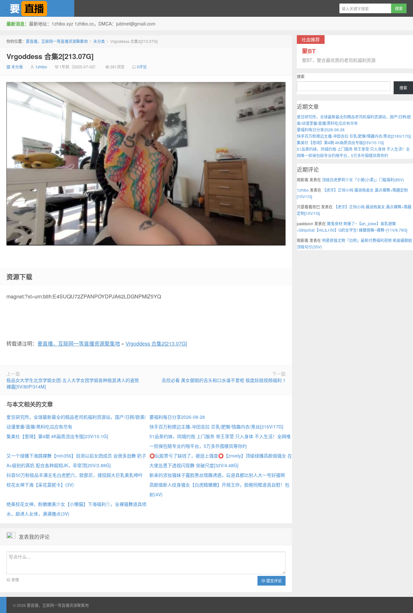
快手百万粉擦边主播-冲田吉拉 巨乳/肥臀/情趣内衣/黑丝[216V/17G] (216, 426)
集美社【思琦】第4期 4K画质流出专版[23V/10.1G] (57, 436)
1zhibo (41, 66)
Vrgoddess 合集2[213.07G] (50, 56)
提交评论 (273, 580)
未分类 (99, 41)
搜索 (301, 76)
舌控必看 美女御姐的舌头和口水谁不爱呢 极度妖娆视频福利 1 (224, 380)
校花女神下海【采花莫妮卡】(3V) (40, 484)
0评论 (142, 66)
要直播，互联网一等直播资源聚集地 (37, 8)
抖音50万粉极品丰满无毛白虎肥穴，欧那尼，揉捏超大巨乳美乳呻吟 (74, 475)
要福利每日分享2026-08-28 (177, 417)
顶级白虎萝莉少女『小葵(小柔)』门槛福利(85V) (363, 179)
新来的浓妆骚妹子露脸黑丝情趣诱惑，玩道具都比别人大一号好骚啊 (217, 475)
